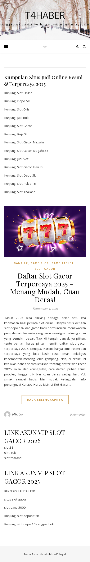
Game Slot (40, 263)
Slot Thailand (26, 192)
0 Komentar (78, 414)
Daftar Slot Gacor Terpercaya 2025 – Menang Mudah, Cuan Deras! (45, 287)
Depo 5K (23, 101)
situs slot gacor (15, 499)
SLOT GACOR (45, 269)
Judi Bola (23, 117)
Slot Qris (23, 109)
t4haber (17, 414)
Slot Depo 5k (26, 175)
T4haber (45, 15)
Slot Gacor (24, 126)
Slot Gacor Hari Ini (30, 167)
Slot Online (24, 93)
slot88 (8, 447)
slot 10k (10, 452)
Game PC (21, 263)
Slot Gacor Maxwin (30, 142)
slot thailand (13, 458)
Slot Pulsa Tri (26, 183)
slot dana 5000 (15, 507)
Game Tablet (62, 263)
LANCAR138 (26, 491)
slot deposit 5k (28, 516)
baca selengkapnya (45, 399)
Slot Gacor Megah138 (32, 150)
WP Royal (60, 554)
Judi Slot (22, 159)
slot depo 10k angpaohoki (35, 524)
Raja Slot (23, 134)
